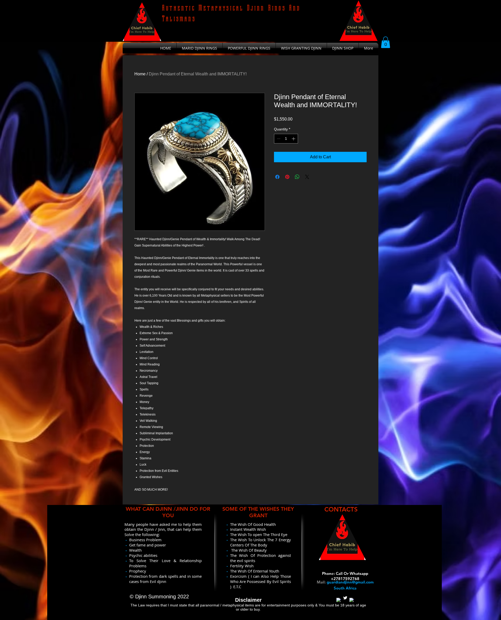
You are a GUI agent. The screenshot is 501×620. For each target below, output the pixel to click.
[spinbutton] (286, 138)
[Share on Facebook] (277, 177)
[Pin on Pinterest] (287, 177)
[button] (385, 42)
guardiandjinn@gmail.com (350, 582)
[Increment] (294, 138)
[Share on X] (307, 177)
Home (140, 74)
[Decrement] (278, 138)
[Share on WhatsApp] (297, 177)
